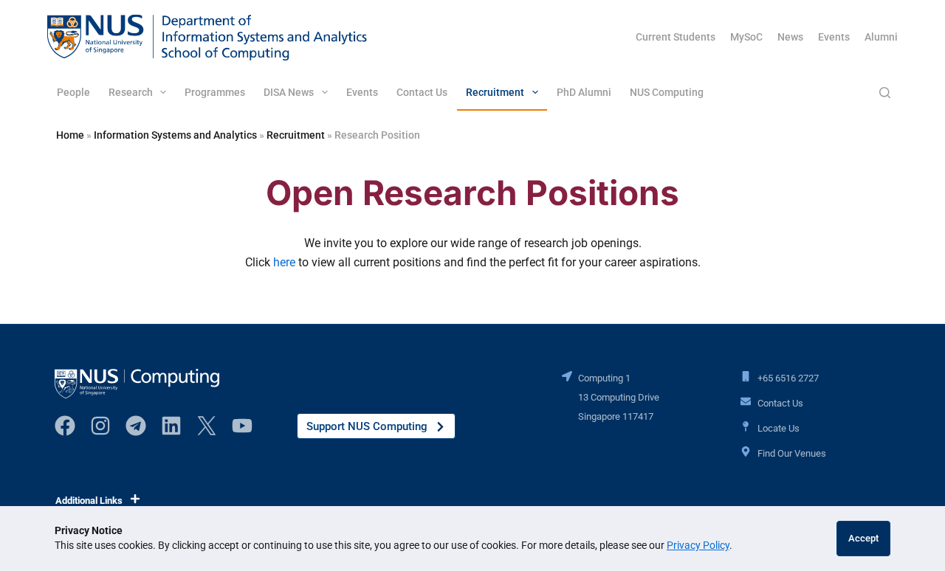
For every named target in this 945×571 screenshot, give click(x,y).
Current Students (675, 37)
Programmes (215, 92)
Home (70, 135)
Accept (863, 538)
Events (834, 37)
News (790, 37)
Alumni (881, 37)
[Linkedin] (171, 425)
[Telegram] (136, 425)
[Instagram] (100, 425)
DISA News (289, 92)
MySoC (746, 37)
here (284, 262)
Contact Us (421, 92)
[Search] (884, 92)
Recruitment (495, 92)
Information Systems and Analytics (175, 135)
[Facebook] (65, 425)
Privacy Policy (698, 545)
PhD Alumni (584, 92)
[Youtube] (242, 425)
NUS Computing (667, 92)
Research (131, 92)
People (73, 92)
